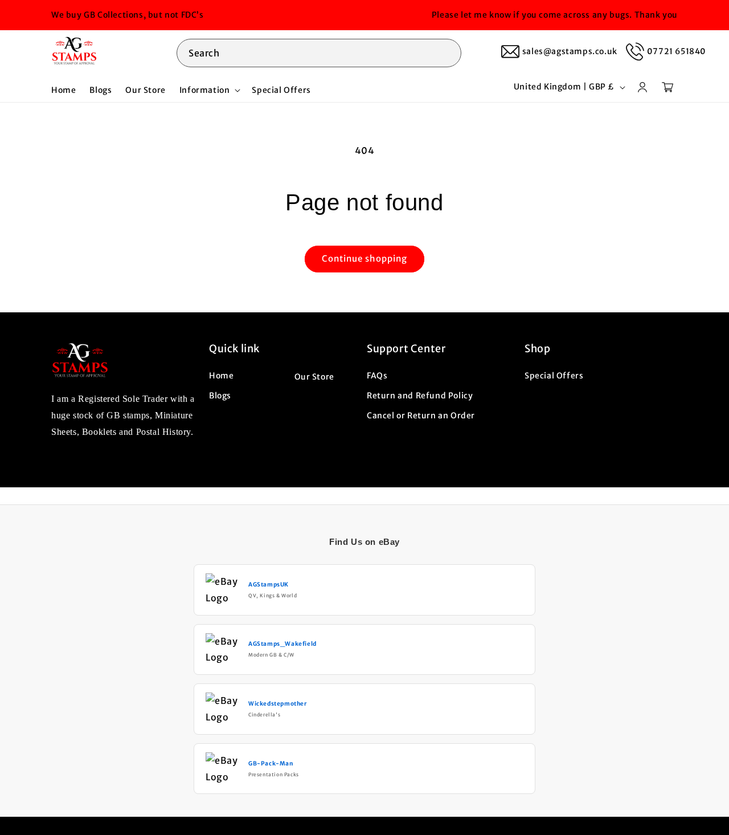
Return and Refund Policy (420, 395)
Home (221, 375)
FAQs (377, 375)
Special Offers (554, 375)
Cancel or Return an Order (421, 415)
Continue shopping (364, 258)
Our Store (314, 376)
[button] (319, 51)
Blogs (220, 395)
